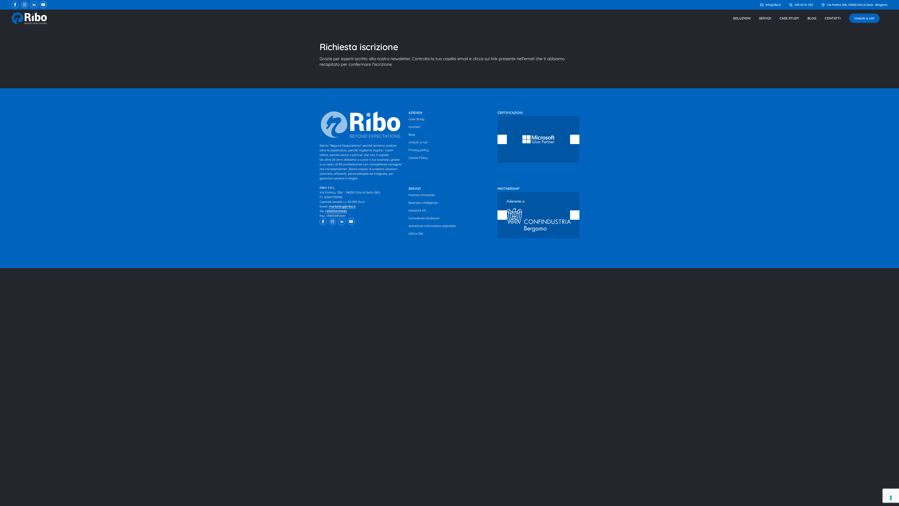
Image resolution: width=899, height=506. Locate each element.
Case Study (416, 119)
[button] (502, 139)
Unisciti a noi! (864, 18)
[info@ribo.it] (761, 5)
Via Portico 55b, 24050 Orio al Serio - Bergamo (857, 5)
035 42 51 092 (804, 5)
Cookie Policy (418, 158)
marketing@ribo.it (342, 206)
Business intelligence (423, 203)
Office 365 (416, 233)
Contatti (414, 127)
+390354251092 (336, 211)
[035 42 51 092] (790, 5)
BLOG (811, 18)
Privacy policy (418, 150)
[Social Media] (15, 4)
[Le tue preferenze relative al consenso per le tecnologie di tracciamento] (890, 497)
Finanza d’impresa (422, 195)
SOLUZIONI (742, 18)
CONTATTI (833, 18)
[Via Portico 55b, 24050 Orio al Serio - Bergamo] (823, 5)
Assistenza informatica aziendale (432, 226)
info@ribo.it (773, 5)
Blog (412, 134)
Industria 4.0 (417, 210)
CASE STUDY (789, 18)
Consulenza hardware (424, 218)
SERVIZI (765, 18)
